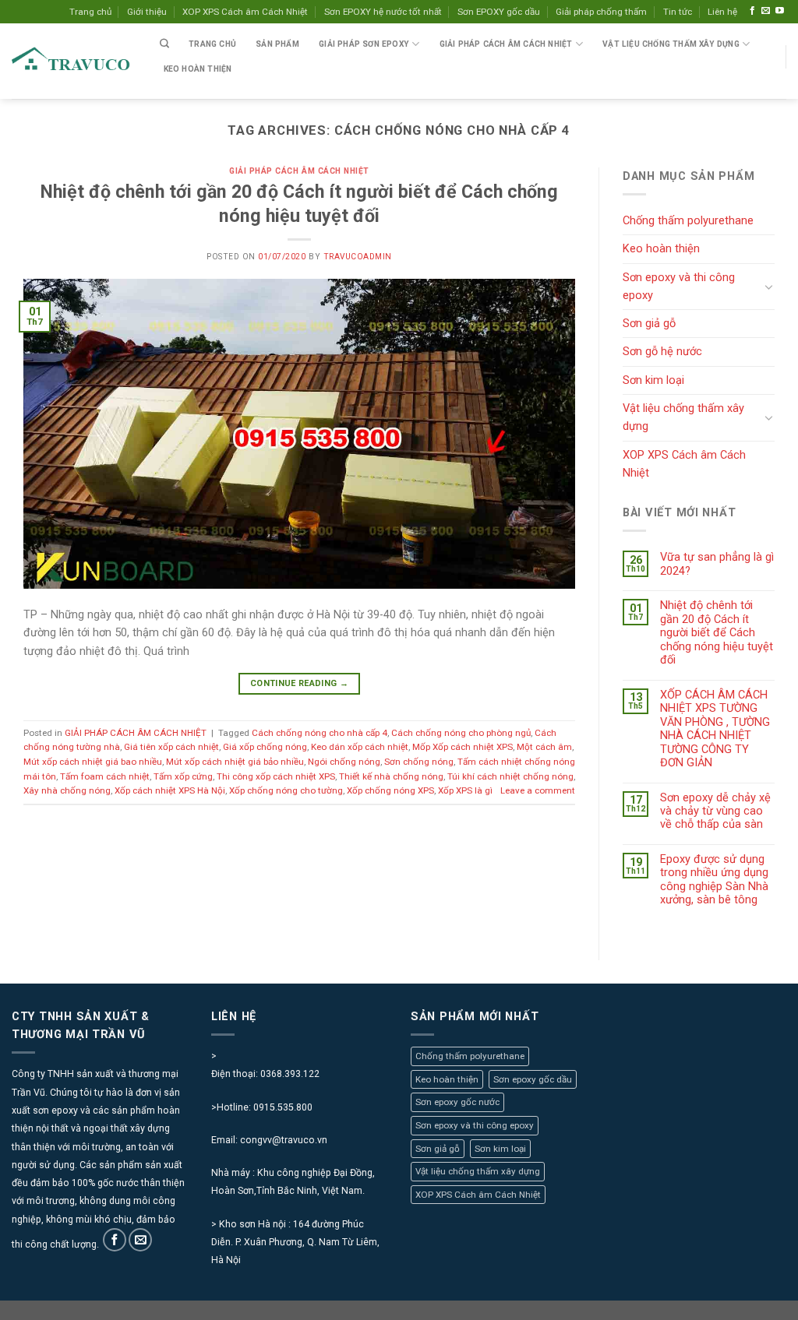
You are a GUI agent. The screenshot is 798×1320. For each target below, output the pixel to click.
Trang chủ (90, 11)
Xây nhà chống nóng (67, 790)
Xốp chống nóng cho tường (286, 790)
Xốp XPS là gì (465, 790)
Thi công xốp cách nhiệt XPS (276, 776)
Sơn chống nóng (419, 761)
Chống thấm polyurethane (688, 220)
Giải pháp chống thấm (601, 11)
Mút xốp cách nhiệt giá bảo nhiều (235, 761)
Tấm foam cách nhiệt (105, 776)
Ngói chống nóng (344, 761)
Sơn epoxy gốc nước (457, 1101)
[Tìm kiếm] (164, 44)
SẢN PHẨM (277, 44)
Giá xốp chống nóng (265, 746)
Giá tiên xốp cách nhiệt (171, 746)
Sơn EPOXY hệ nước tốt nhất (383, 11)
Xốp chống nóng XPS (390, 790)
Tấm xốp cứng (183, 776)
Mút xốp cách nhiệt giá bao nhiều (92, 761)
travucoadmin (357, 256)
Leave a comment (537, 790)
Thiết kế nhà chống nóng (391, 776)
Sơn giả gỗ (649, 323)
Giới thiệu (147, 11)
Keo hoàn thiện (198, 69)
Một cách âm (544, 746)
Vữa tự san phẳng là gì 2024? (717, 564)
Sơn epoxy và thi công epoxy (679, 286)
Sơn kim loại (653, 380)
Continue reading (299, 683)
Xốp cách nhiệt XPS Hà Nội (170, 790)
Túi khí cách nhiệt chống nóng (510, 776)
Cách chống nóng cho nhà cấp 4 (319, 732)
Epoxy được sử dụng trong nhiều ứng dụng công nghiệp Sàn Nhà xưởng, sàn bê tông (714, 879)
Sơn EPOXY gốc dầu (498, 11)
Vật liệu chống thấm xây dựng (683, 417)
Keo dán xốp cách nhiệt (359, 746)
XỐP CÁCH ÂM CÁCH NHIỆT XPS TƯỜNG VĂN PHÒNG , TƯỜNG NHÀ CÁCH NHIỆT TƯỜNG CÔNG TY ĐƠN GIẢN (715, 728)
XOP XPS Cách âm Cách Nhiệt (245, 11)
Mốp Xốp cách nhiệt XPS (462, 746)
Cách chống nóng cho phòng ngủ (461, 732)
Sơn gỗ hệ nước (662, 351)
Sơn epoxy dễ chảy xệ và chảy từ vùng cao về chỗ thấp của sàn (715, 811)
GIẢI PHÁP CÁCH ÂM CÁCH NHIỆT (299, 171)
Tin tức (677, 11)
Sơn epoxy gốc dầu (532, 1079)
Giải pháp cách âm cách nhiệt (506, 44)
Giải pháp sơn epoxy (364, 44)
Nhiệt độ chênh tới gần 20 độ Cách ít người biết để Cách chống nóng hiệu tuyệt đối (716, 633)
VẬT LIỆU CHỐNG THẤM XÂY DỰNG (671, 44)
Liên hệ (722, 11)
